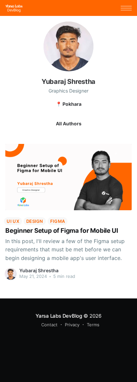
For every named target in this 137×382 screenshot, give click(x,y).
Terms (93, 324)
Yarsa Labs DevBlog (59, 316)
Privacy (72, 324)
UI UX (13, 221)
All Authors (68, 123)
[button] (126, 8)
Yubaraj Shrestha (39, 270)
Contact (49, 324)
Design (34, 221)
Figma (57, 221)
